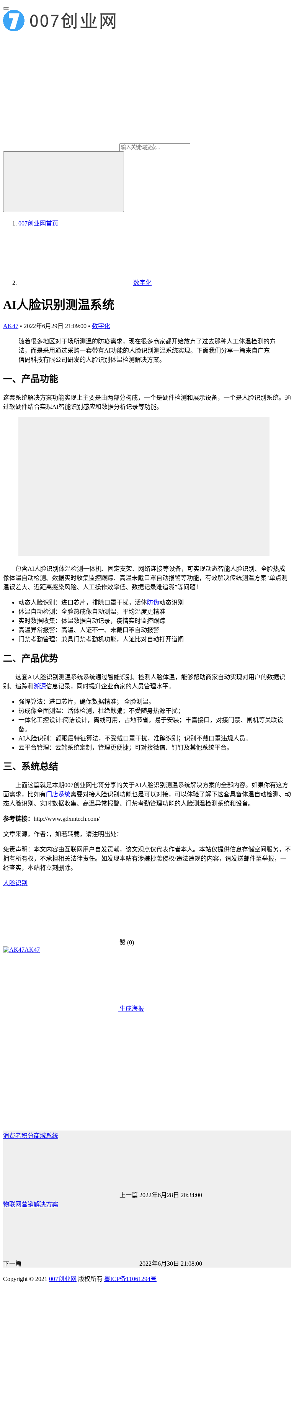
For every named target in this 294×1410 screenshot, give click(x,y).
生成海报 (131, 1008)
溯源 (40, 686)
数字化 (101, 326)
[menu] (6, 8)
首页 (38, 223)
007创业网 (63, 1279)
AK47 (10, 326)
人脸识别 (15, 883)
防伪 (153, 602)
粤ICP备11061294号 (130, 1279)
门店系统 (58, 794)
